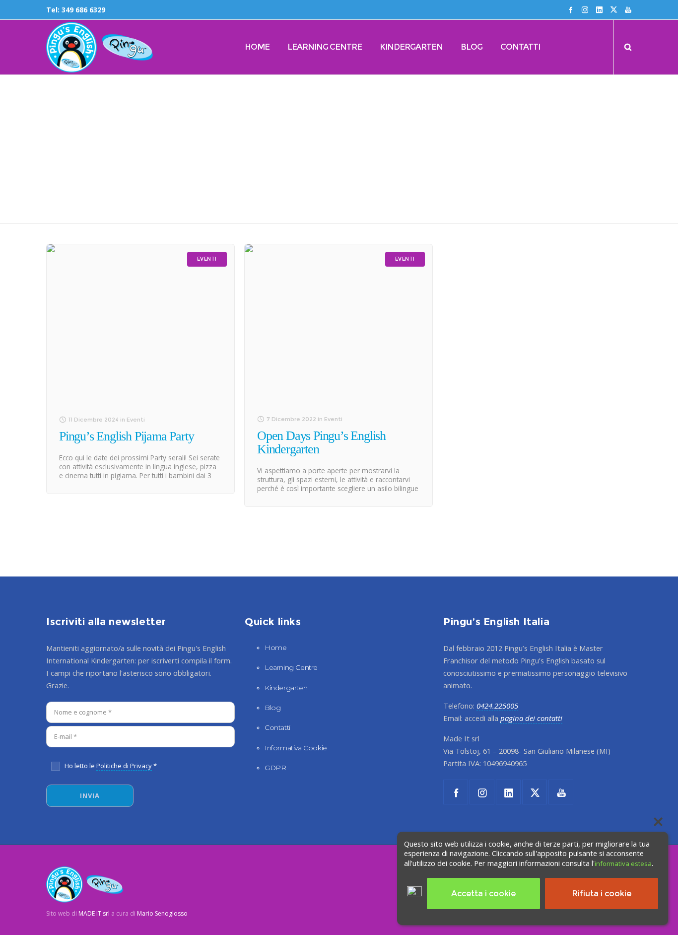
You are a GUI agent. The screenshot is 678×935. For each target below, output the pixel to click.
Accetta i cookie (483, 893)
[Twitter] (614, 9)
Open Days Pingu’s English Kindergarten (321, 442)
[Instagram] (585, 9)
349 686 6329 (83, 9)
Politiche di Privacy (124, 765)
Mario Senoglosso (162, 913)
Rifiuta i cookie (601, 893)
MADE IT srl (94, 913)
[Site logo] (77, 47)
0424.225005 (497, 706)
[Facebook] (570, 9)
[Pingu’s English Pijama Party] (140, 323)
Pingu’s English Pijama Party (126, 436)
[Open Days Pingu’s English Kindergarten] (338, 323)
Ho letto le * (111, 765)
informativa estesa (623, 863)
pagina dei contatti (531, 718)
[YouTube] (628, 9)
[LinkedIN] (599, 9)
